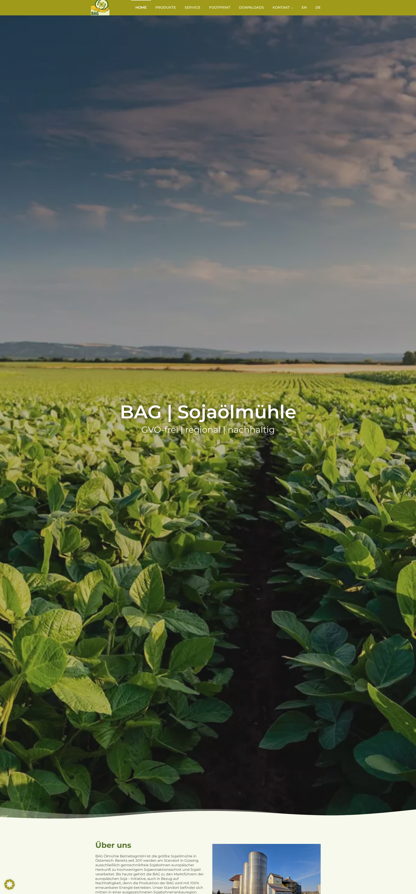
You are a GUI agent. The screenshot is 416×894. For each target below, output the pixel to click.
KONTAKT (281, 7)
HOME (141, 7)
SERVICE (192, 7)
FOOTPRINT (219, 7)
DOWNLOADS (251, 7)
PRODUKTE (165, 7)
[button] (9, 884)
